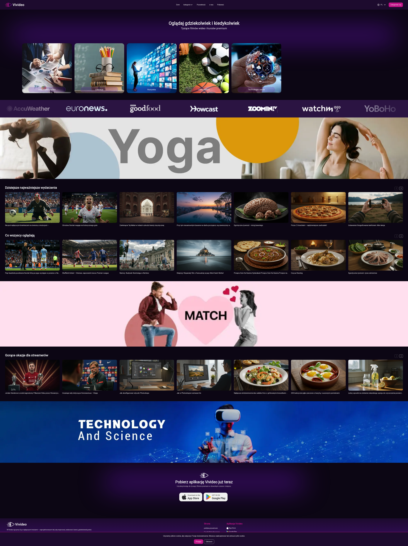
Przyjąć (198, 542)
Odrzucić (209, 542)
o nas (211, 5)
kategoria (186, 5)
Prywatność (201, 5)
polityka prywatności (211, 528)
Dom (178, 5)
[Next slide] (401, 188)
